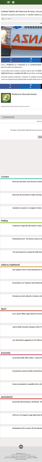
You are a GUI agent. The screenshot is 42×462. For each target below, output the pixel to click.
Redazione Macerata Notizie (24, 94)
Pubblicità (35, 457)
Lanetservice (14, 457)
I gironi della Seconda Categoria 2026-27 (27, 327)
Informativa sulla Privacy (21, 459)
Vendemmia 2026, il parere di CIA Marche (27, 428)
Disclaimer (29, 457)
